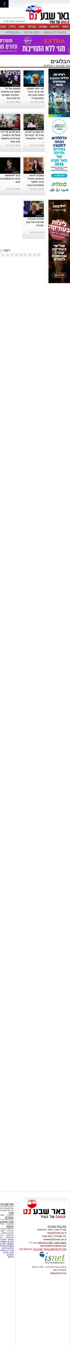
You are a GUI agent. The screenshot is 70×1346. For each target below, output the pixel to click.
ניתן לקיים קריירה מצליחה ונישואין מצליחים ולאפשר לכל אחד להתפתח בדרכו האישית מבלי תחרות (10, 141)
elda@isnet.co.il (58, 1273)
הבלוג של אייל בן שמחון (54, 32)
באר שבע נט (62, 65)
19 (34, 255)
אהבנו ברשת (8, 1233)
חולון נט (10, 1254)
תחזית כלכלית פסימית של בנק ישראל (35, 222)
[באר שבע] (47, 23)
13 (7, 255)
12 (3, 255)
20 (39, 255)
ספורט (43, 26)
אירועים (10, 1235)
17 (25, 255)
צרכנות (10, 1224)
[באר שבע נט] (46, 1218)
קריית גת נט (8, 1252)
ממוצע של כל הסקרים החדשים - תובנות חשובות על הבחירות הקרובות (10, 95)
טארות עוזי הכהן (31, 32)
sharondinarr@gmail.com (53, 1246)
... (43, 141)
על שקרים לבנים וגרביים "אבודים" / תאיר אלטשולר (34, 135)
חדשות (54, 26)
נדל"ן (12, 26)
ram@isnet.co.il (56, 1232)
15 (16, 255)
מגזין (22, 26)
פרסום (10, 1257)
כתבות (11, 1215)
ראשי (65, 26)
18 (30, 255)
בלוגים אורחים (13, 32)
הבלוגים (48, 65)
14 (12, 255)
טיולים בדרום (7, 1248)
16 (21, 255)
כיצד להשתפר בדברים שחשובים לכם (10, 178)
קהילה (32, 26)
